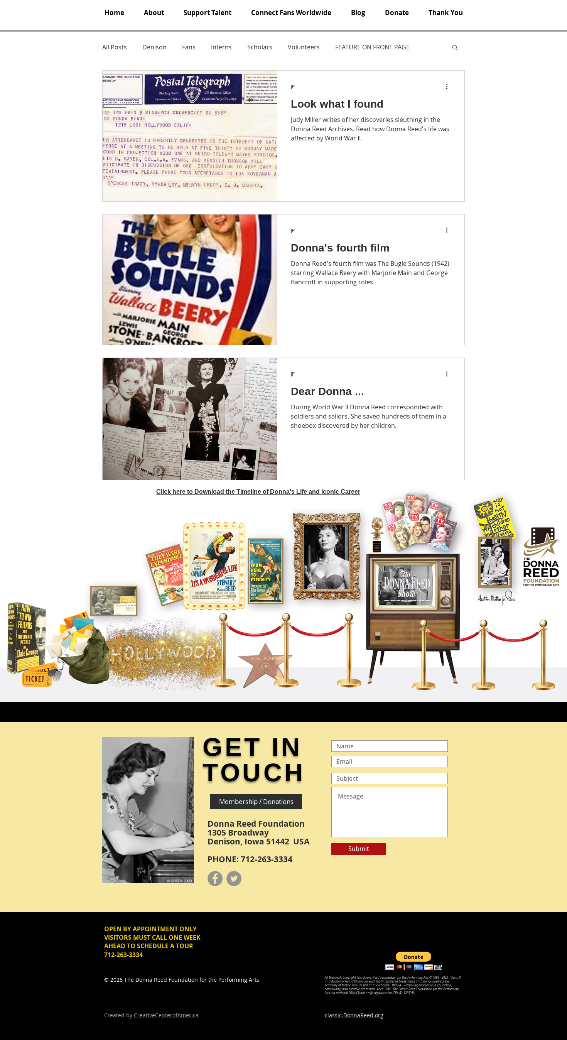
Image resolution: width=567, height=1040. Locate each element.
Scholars (259, 47)
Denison (154, 47)
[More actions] (449, 86)
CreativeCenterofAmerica (166, 1015)
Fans (189, 47)
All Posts (114, 47)
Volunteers (304, 47)
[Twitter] (233, 878)
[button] (154, 13)
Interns (221, 47)
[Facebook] (215, 878)
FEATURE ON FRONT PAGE (372, 47)
